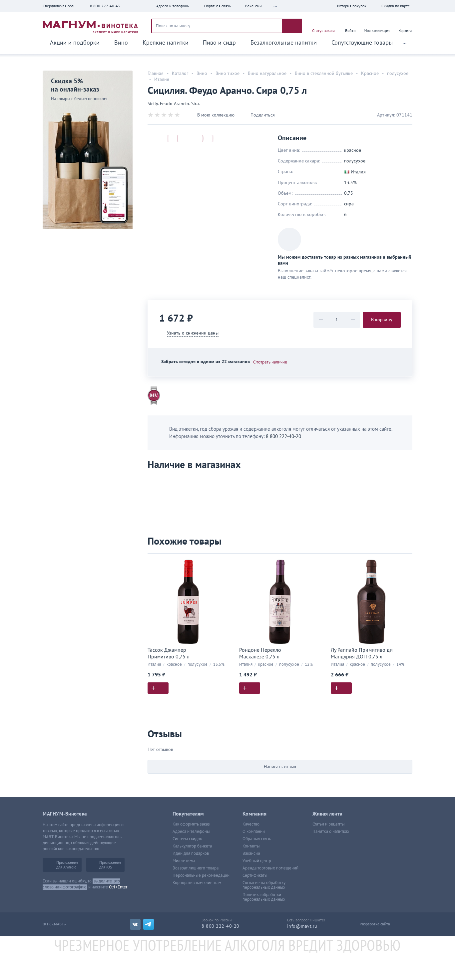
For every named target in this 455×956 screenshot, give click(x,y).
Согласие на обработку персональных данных (263, 885)
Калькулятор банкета (192, 846)
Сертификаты (254, 875)
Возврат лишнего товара (196, 868)
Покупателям (188, 814)
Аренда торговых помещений (270, 868)
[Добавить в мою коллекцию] (226, 561)
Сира (349, 204)
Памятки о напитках (330, 831)
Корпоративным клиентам (197, 882)
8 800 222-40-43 (105, 6)
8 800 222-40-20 (283, 436)
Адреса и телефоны (191, 831)
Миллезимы (184, 860)
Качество (250, 824)
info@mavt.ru (302, 926)
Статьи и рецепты (328, 824)
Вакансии (251, 853)
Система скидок (187, 838)
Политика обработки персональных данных (263, 897)
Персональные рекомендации (201, 875)
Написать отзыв (280, 767)
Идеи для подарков (191, 853)
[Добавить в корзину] (158, 688)
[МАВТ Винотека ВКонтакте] (135, 924)
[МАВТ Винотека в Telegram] (148, 924)
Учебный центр (256, 860)
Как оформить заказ (191, 824)
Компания (254, 814)
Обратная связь (256, 838)
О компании (253, 831)
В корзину (381, 320)
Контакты (251, 846)
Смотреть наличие (270, 362)
